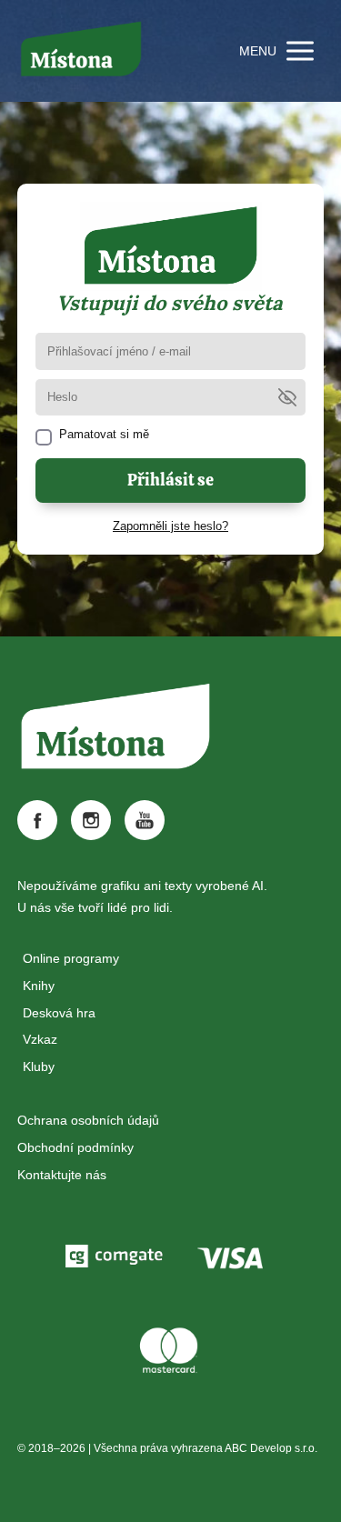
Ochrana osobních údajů (88, 1120)
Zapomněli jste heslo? (170, 526)
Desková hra (59, 1013)
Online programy (71, 958)
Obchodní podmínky (75, 1147)
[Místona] (81, 51)
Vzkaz (40, 1039)
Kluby (39, 1066)
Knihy (39, 985)
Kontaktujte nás (61, 1174)
